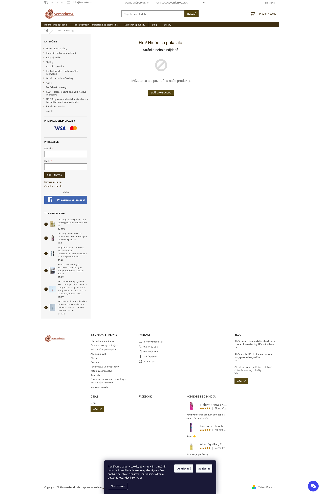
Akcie (49, 82)
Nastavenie (118, 486)
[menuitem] (55, 24)
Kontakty (95, 374)
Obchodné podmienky (137, 2)
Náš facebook (150, 356)
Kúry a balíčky (53, 57)
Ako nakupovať (98, 353)
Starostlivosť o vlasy (56, 48)
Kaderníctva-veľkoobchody (105, 366)
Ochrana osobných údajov (172, 2)
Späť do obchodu (161, 92)
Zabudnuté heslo (53, 185)
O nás (93, 402)
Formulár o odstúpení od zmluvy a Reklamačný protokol (108, 381)
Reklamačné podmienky (103, 349)
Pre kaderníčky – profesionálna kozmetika (62, 72)
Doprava (95, 362)
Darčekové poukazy (56, 87)
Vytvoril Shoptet (267, 486)
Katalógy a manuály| (101, 370)
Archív (241, 381)
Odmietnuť (184, 468)
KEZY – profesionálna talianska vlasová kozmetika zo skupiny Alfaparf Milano (254, 342)
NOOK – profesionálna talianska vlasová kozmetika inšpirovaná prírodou (67, 100)
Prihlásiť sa (54, 175)
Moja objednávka (99, 386)
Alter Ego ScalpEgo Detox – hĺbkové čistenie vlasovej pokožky (253, 368)
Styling (49, 61)
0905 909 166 (150, 351)
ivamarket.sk (150, 361)
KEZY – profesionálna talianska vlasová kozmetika (66, 93)
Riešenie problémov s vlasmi (61, 52)
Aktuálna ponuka (55, 66)
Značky (49, 110)
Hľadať (191, 13)
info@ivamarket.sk (153, 341)
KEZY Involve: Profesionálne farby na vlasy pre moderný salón (253, 355)
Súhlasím (204, 468)
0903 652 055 (150, 346)
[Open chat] (313, 486)
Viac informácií (133, 477)
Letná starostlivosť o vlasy (59, 78)
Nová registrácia (52, 181)
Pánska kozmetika (55, 106)
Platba (94, 357)
